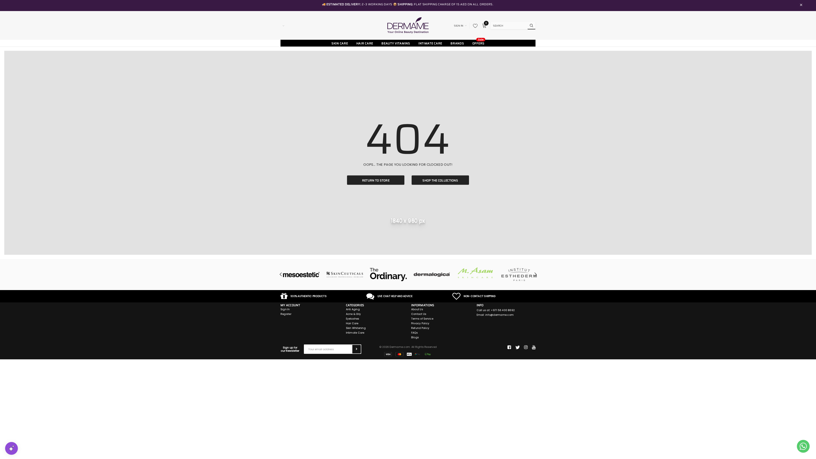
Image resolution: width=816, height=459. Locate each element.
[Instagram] (526, 347)
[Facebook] (509, 347)
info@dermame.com (499, 315)
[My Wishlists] (474, 26)
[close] (801, 5)
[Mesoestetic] (299, 274)
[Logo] (408, 25)
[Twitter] (517, 347)
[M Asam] (473, 272)
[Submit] (356, 349)
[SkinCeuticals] (342, 274)
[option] (299, 274)
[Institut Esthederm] (517, 274)
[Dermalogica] (429, 274)
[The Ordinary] (386, 274)
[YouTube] (534, 347)
